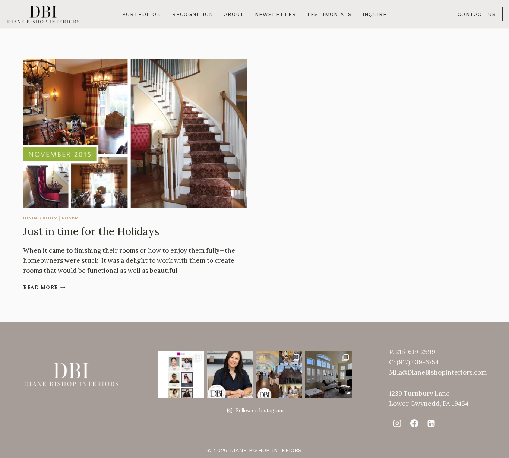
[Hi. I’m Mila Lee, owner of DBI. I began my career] (230, 374)
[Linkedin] (431, 423)
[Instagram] (397, 423)
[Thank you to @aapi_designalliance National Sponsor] (181, 374)
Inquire (375, 14)
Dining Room (40, 218)
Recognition (192, 14)
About (234, 14)
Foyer (70, 218)
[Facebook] (414, 423)
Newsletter (275, 14)
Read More (44, 287)
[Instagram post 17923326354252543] (328, 374)
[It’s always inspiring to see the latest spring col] (279, 374)
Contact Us (477, 14)
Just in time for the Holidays (91, 231)
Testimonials (329, 14)
